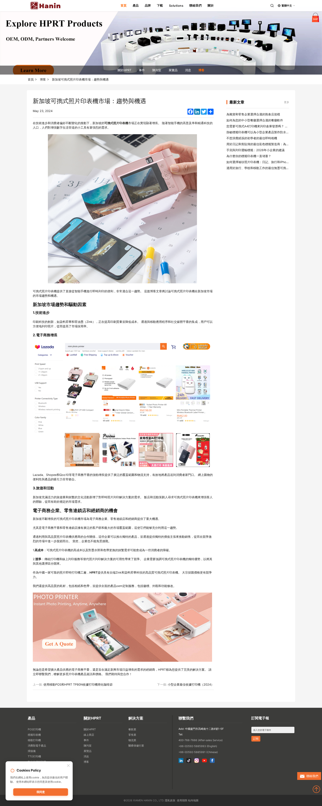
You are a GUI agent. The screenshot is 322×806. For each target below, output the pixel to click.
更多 (286, 102)
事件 (142, 70)
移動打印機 (34, 740)
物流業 (132, 740)
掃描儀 (32, 751)
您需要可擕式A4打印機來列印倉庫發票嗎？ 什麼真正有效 (264, 126)
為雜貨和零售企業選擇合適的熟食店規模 (253, 114)
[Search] (272, 5)
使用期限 (182, 800)
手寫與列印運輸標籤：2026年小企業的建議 (255, 150)
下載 (160, 5)
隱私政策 (170, 800)
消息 (188, 70)
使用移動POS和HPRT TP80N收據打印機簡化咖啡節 (78, 684)
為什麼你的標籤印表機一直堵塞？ (248, 156)
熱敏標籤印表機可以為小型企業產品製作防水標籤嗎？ (262, 132)
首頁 (124, 5)
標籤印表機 (34, 734)
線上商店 (89, 734)
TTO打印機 (34, 756)
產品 (136, 5)
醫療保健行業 (136, 745)
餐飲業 (132, 729)
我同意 (41, 792)
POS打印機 (34, 729)
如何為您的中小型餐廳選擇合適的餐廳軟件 (254, 120)
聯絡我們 (195, 5)
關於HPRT (124, 70)
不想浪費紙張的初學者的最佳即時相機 (251, 138)
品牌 (148, 5)
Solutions (176, 5)
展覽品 (173, 70)
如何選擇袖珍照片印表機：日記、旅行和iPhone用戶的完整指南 (268, 162)
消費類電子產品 (37, 745)
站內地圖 (193, 800)
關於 (211, 5)
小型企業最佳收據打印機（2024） (191, 684)
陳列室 (156, 70)
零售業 (132, 734)
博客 (201, 70)
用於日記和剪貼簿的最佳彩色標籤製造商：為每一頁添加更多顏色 (269, 144)
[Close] (68, 765)
